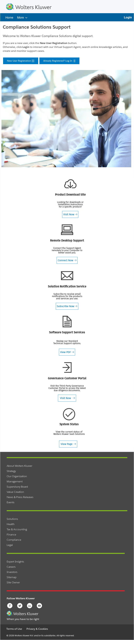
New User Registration (19, 60)
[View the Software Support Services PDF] (67, 335)
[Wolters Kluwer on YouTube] (39, 605)
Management (15, 481)
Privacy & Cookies (37, 629)
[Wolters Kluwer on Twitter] (20, 605)
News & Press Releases (20, 497)
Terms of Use (14, 629)
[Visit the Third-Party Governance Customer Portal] (67, 381)
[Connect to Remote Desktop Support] (67, 243)
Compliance (14, 539)
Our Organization (17, 476)
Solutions (12, 519)
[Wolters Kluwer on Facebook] (10, 605)
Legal (10, 545)
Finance (11, 534)
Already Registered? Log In (58, 60)
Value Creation (15, 492)
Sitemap (12, 577)
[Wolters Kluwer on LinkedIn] (30, 605)
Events (10, 502)
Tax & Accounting (17, 529)
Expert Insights (15, 561)
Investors (12, 572)
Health (11, 524)
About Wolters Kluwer (19, 466)
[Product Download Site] (70, 198)
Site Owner (13, 582)
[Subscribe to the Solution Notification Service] (67, 289)
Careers (11, 567)
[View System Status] (69, 427)
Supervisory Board (17, 486)
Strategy (11, 471)
